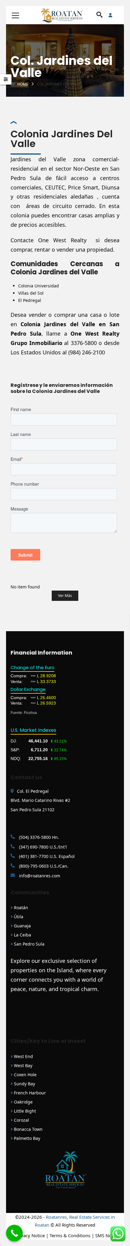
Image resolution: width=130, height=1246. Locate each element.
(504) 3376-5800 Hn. (38, 837)
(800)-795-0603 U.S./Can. (43, 866)
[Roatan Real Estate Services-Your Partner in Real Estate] (65, 15)
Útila (18, 916)
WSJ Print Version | (27, 1017)
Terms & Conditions (70, 1235)
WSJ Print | (52, 1017)
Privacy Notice (30, 1235)
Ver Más (65, 595)
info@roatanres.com (39, 876)
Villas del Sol (31, 293)
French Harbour (29, 1093)
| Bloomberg (72, 1008)
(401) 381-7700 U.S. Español (46, 856)
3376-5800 (84, 343)
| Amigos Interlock (96, 1008)
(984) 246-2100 (86, 352)
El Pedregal (29, 300)
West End (23, 1056)
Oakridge (23, 1102)
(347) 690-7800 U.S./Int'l (42, 847)
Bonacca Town (28, 1129)
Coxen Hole (25, 1074)
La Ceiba (22, 935)
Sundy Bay (24, 1084)
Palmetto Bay (26, 1138)
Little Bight (24, 1111)
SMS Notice (107, 1235)
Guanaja (22, 926)
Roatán (20, 907)
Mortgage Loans (26, 1008)
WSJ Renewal (52, 1008)
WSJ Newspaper (74, 1017)
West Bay (22, 1065)
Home (22, 84)
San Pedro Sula (28, 944)
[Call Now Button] (14, 1233)
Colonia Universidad (38, 286)
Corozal (21, 1120)
